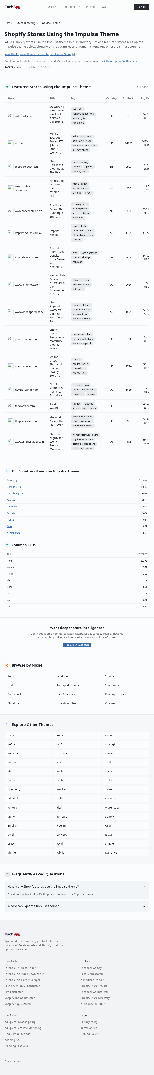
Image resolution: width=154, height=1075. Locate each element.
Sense (109, 753)
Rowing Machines (67, 685)
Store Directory (26, 23)
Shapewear (112, 685)
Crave (11, 843)
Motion (12, 816)
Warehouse (112, 807)
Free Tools (70, 6)
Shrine (12, 852)
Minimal (13, 798)
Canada (11, 513)
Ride (10, 771)
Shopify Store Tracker (94, 986)
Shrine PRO (63, 753)
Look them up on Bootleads (118, 61)
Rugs (11, 676)
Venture (12, 807)
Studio (12, 762)
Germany (12, 506)
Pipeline (61, 825)
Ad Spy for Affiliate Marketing (23, 1028)
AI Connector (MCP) (93, 1004)
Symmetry (14, 789)
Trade (108, 762)
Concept (61, 834)
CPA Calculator (14, 992)
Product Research (92, 974)
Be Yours (61, 816)
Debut (109, 735)
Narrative (111, 852)
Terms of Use (89, 1028)
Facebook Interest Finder (20, 968)
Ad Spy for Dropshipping (20, 1022)
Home (8, 23)
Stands (109, 676)
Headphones (64, 676)
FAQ (103, 6)
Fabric (60, 852)
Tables (12, 685)
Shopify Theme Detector (20, 998)
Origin (109, 825)
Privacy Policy (89, 1022)
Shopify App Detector (18, 1004)
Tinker (109, 780)
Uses (51, 6)
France (10, 519)
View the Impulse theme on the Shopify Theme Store (40, 54)
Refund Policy (89, 1034)
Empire (12, 825)
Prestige (13, 753)
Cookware (111, 703)
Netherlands (13, 532)
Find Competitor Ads (17, 1034)
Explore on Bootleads (77, 644)
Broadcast (111, 798)
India (9, 526)
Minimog (62, 780)
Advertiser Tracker (92, 980)
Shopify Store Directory (95, 998)
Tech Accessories (67, 694)
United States (14, 487)
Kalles (60, 798)
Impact (12, 780)
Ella (58, 762)
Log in (141, 7)
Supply (109, 816)
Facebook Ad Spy (91, 968)
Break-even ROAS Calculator (22, 986)
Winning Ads (13, 1040)
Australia (11, 500)
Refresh (12, 744)
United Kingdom (15, 493)
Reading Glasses (115, 694)
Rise (59, 807)
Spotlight (111, 744)
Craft (59, 744)
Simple (109, 843)
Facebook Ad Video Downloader (24, 974)
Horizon (61, 735)
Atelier (60, 771)
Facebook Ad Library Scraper (22, 980)
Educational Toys (66, 703)
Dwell (11, 834)
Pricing (90, 6)
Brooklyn (61, 789)
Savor (108, 771)
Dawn (11, 735)
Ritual (108, 834)
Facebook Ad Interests (95, 992)
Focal (59, 843)
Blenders (13, 703)
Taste (108, 789)
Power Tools (15, 694)
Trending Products (16, 1046)
